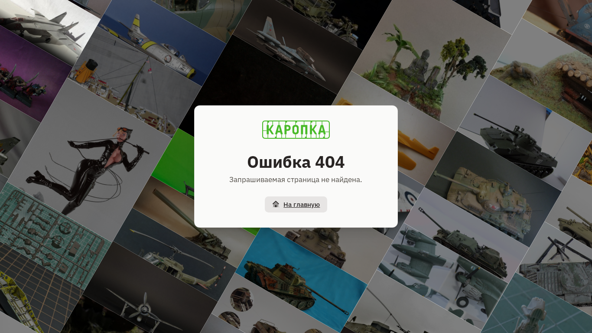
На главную (301, 204)
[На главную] (296, 130)
